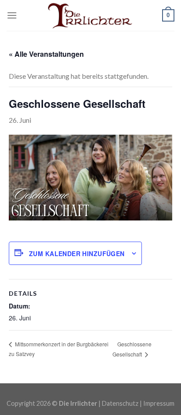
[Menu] (12, 15)
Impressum (158, 403)
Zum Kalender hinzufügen (77, 253)
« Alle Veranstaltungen (46, 54)
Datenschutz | (122, 403)
